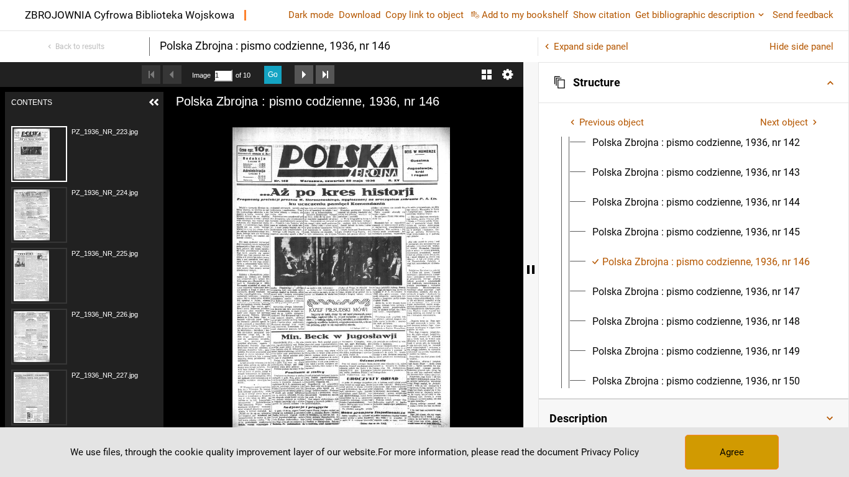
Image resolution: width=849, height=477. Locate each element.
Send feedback (803, 14)
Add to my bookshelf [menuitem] (525, 14)
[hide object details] (530, 269)
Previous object (611, 122)
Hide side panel (801, 46)
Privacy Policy (610, 452)
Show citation (601, 14)
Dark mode (311, 14)
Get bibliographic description (695, 14)
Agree (732, 452)
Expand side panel (591, 46)
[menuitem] (696, 142)
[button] (693, 82)
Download (359, 14)
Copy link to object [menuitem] (424, 14)
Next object (784, 122)
